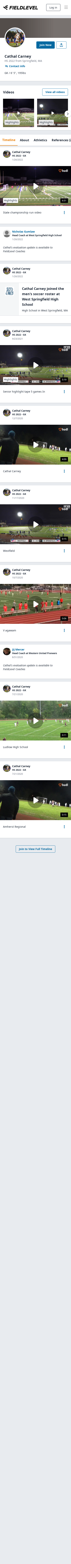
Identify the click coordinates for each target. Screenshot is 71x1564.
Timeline (8, 140)
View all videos (55, 92)
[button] (64, 212)
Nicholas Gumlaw (23, 231)
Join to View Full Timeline (35, 849)
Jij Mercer (18, 649)
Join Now (45, 45)
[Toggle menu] (66, 7)
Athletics (40, 140)
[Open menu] (64, 212)
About (24, 140)
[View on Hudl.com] (63, 170)
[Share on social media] (61, 45)
